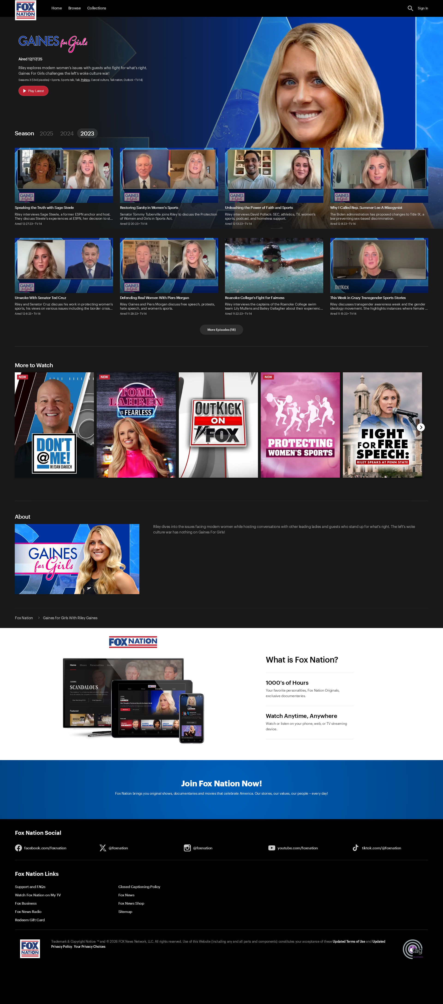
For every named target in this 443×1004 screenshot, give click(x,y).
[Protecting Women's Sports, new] (300, 476)
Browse (74, 8)
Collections (96, 8)
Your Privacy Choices (89, 946)
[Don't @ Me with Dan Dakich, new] (54, 476)
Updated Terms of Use (349, 941)
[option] (52, 423)
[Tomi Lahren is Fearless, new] (136, 476)
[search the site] (410, 8)
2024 (67, 133)
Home (56, 8)
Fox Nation (24, 618)
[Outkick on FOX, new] (218, 476)
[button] (410, 8)
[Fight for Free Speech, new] (382, 476)
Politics (85, 80)
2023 (87, 133)
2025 (46, 133)
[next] (421, 428)
